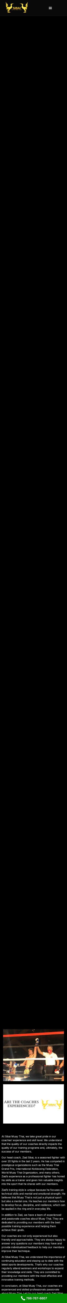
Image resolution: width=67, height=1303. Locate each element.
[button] (50, 8)
